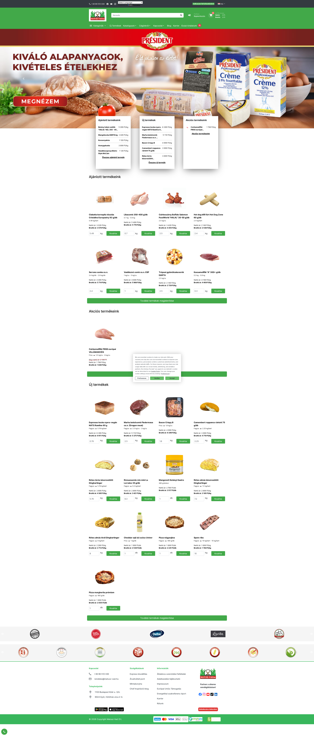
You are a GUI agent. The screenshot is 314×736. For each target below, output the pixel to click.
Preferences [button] (165, 374)
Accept (172, 378)
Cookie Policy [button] (155, 371)
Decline (157, 378)
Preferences (141, 378)
